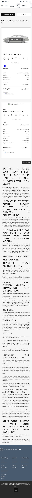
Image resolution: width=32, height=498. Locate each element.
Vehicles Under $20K (4, 476)
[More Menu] (2, 6)
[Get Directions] (24, 2)
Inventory (4, 458)
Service (14, 458)
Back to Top (26, 162)
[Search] (27, 2)
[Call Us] (21, 2)
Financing (25, 458)
